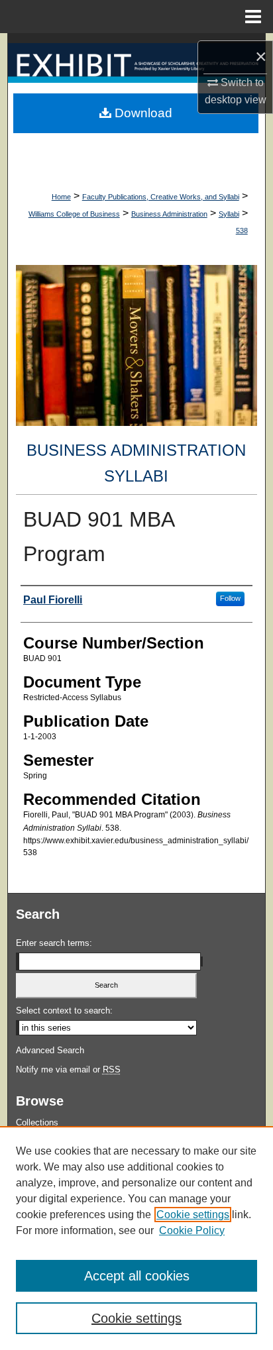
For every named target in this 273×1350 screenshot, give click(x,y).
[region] (136, 1238)
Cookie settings (192, 1214)
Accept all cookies (137, 1276)
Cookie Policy (192, 1230)
